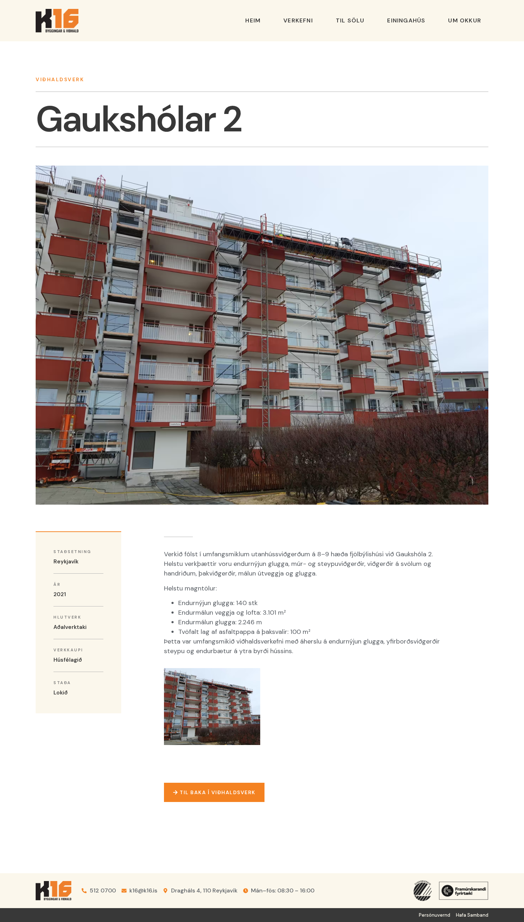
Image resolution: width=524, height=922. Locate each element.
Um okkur (464, 20)
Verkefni (298, 20)
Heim (253, 20)
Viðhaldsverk (60, 79)
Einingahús (406, 20)
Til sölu (350, 20)
